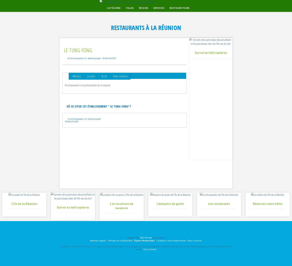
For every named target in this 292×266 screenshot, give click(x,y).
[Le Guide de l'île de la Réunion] (24, 194)
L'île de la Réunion (24, 203)
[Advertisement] (124, 163)
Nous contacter (195, 241)
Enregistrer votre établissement (171, 241)
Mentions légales (98, 241)
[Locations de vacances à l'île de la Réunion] (121, 194)
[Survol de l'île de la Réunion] (73, 196)
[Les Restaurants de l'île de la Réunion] (219, 194)
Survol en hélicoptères (211, 52)
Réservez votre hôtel (268, 203)
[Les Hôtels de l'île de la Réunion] (267, 194)
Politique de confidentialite (120, 241)
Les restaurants (219, 203)
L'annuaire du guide (170, 203)
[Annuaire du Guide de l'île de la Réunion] (170, 194)
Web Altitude (146, 238)
